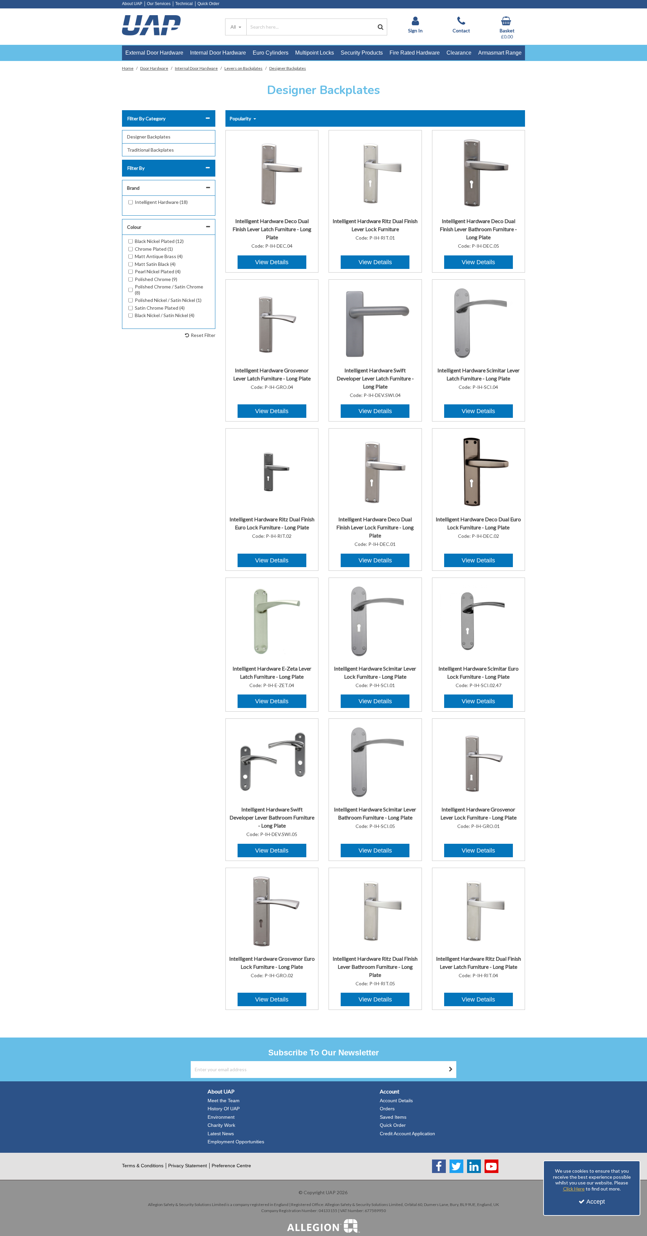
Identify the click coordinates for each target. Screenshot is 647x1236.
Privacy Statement (187, 1165)
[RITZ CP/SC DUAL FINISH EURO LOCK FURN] (272, 471)
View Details (271, 262)
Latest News (221, 1133)
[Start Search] (380, 27)
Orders (387, 1108)
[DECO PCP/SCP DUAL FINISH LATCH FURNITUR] (272, 173)
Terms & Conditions (142, 1165)
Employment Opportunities (236, 1141)
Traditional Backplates (150, 150)
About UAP (132, 3)
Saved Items (393, 1117)
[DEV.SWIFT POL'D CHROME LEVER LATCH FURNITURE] (375, 322)
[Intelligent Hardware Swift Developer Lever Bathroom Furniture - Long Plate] (272, 762)
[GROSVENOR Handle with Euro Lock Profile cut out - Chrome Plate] (272, 911)
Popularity (240, 118)
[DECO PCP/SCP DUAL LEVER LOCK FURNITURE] (375, 471)
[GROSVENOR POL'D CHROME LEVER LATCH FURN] (272, 322)
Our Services (159, 3)
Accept (595, 1201)
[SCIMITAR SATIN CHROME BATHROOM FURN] (375, 762)
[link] (439, 1166)
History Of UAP (224, 1108)
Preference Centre (231, 1165)
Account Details (396, 1100)
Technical (184, 3)
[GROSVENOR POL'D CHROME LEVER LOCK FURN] (478, 762)
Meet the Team (224, 1100)
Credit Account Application (407, 1133)
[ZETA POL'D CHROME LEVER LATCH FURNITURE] (272, 620)
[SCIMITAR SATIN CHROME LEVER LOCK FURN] (375, 620)
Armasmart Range (500, 53)
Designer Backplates (149, 137)
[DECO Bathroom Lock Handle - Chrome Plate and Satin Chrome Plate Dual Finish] (478, 173)
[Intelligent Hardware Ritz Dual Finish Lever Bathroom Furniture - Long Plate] (375, 911)
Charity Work (221, 1125)
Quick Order (208, 3)
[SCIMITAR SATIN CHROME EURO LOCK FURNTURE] (478, 620)
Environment (221, 1117)
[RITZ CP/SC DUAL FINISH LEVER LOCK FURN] (375, 173)
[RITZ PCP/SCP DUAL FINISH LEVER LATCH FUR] (478, 911)
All (233, 27)
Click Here (574, 1189)
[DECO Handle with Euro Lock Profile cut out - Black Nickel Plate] (478, 471)
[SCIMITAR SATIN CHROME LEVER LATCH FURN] (478, 322)
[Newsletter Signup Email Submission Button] (450, 1069)
